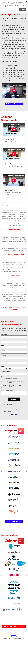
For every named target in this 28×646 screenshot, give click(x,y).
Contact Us (6, 641)
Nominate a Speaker (13, 641)
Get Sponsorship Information (14, 104)
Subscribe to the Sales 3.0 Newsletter (14, 626)
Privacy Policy (14, 414)
